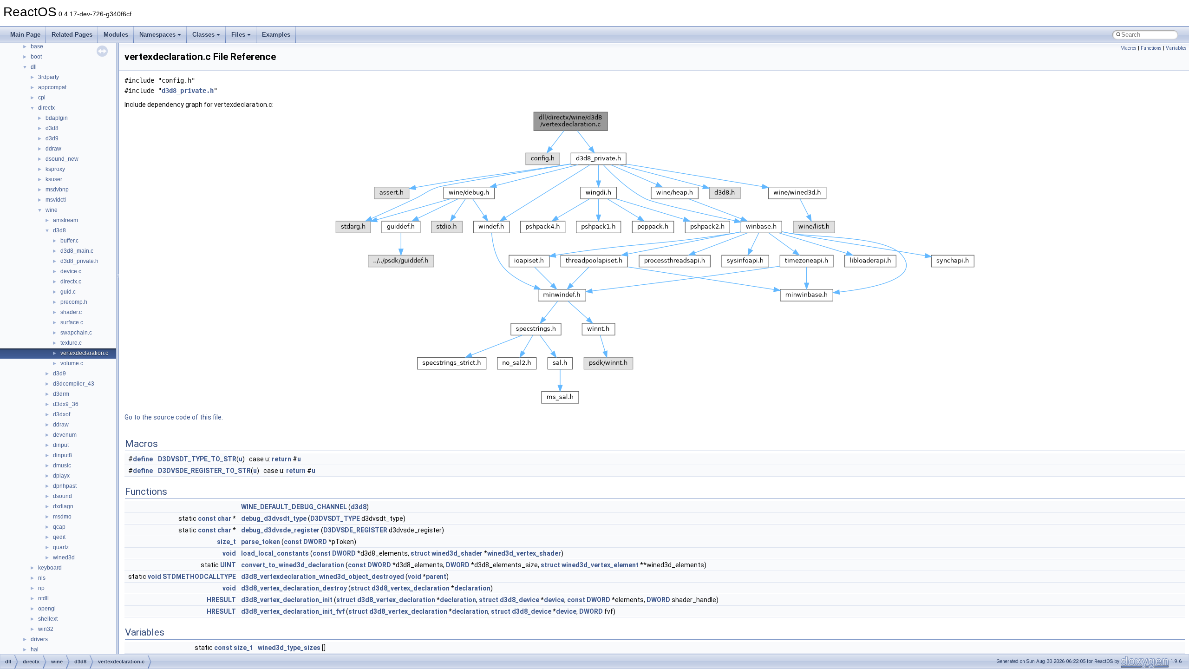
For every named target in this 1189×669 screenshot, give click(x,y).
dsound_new (62, 159)
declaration (472, 588)
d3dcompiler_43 (73, 383)
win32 (45, 629)
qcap (59, 527)
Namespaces (157, 34)
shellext (48, 619)
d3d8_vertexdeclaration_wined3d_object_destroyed (322, 576)
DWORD (315, 541)
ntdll (43, 598)
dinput (61, 445)
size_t (226, 541)
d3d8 (52, 128)
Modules (116, 34)
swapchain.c (76, 332)
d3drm (61, 394)
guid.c (68, 292)
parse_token (260, 541)
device (554, 599)
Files (238, 34)
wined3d (64, 557)
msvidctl (56, 200)
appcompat (52, 87)
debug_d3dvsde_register (280, 530)
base (37, 46)
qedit (59, 537)
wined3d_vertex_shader (524, 553)
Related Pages (72, 34)
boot (36, 56)
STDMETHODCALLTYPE (199, 576)
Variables (1176, 48)
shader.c (71, 312)
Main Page (25, 34)
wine (52, 210)
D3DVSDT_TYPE (335, 518)
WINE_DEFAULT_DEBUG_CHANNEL (294, 507)
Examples (276, 34)
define (143, 459)
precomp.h (73, 302)
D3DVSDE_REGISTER (355, 530)
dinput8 (62, 455)
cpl (42, 97)
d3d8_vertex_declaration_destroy (294, 588)
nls (42, 578)
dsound (62, 496)
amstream (65, 220)
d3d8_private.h (79, 261)
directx (46, 108)
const (207, 518)
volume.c (71, 363)
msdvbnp (57, 189)
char (224, 518)
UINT (228, 565)
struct (420, 553)
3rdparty (48, 77)
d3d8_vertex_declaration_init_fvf (293, 611)
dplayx (61, 475)
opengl (47, 608)
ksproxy (55, 169)
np (41, 588)
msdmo (62, 516)
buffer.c (69, 240)
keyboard (50, 567)
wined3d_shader (457, 553)
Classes (203, 34)
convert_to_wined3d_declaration (292, 565)
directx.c (70, 281)
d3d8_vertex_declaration (411, 588)
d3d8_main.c (76, 251)
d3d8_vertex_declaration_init (287, 599)
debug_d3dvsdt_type (274, 518)
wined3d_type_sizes (289, 647)
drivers (39, 639)
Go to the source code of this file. (173, 417)
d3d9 (52, 138)
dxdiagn (63, 506)
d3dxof (61, 414)
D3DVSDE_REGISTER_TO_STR (204, 470)
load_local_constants (275, 553)
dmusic (62, 465)
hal (35, 649)
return (281, 459)
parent (436, 576)
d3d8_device (519, 599)
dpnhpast (65, 486)
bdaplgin (57, 118)
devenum (65, 435)
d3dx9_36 (65, 404)
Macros (1128, 48)
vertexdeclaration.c (84, 353)
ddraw (53, 148)
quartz (61, 547)
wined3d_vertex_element (600, 565)
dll (34, 67)
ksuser (54, 179)
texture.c (71, 343)
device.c (70, 271)
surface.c (71, 322)
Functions (1151, 48)
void (229, 553)
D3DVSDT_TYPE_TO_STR (197, 459)
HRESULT (221, 599)
